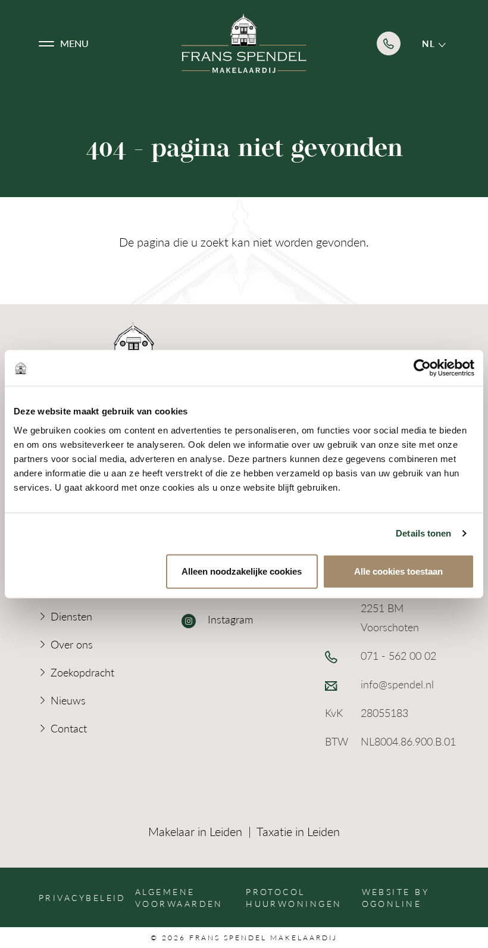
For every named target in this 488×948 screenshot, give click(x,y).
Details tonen (423, 533)
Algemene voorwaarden (179, 897)
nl (430, 43)
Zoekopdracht (82, 672)
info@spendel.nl (397, 683)
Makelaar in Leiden (195, 831)
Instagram (229, 619)
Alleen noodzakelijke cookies (242, 571)
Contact (69, 728)
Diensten (71, 616)
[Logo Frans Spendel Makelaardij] (244, 43)
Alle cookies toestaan (398, 571)
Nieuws (68, 700)
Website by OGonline (395, 897)
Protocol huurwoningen (294, 897)
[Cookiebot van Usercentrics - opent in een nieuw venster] (422, 368)
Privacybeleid (82, 897)
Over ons (72, 644)
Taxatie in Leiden (298, 831)
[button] (64, 43)
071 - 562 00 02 (398, 655)
